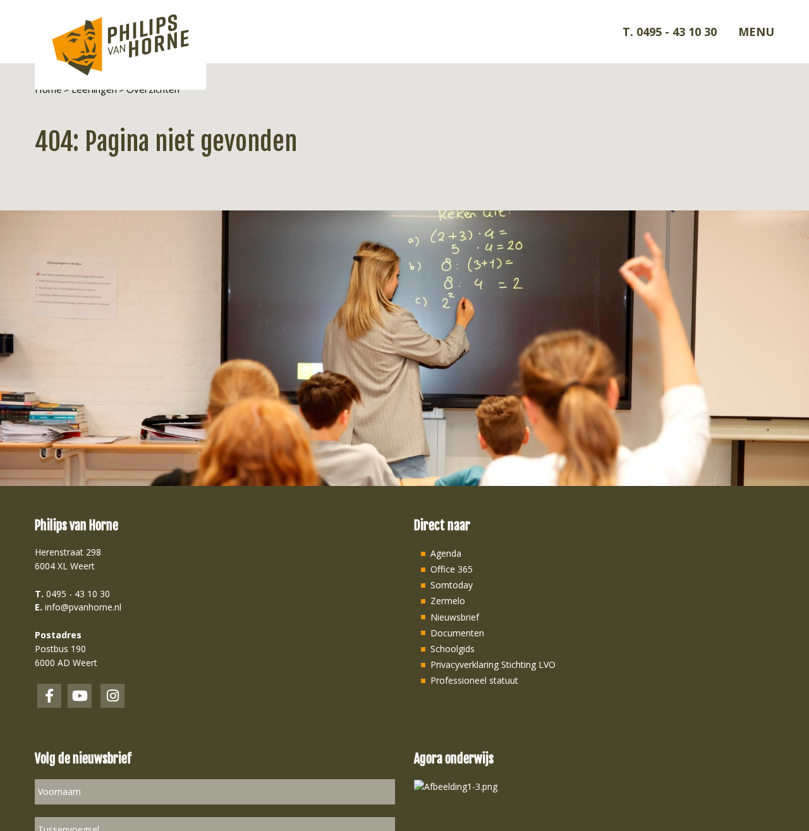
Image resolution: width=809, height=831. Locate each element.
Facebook (49, 696)
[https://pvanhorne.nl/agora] (455, 786)
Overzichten (152, 89)
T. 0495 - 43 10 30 (670, 31)
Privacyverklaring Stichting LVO (493, 664)
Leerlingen (94, 89)
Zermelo (447, 601)
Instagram (112, 696)
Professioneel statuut (474, 680)
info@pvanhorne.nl (83, 607)
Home (48, 89)
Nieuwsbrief (454, 617)
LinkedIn (80, 696)
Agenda (445, 553)
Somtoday (451, 585)
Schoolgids (452, 649)
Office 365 (451, 569)
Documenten (457, 633)
